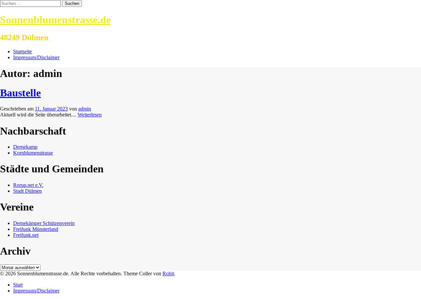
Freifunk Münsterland (35, 229)
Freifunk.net (25, 235)
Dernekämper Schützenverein (44, 223)
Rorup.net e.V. (28, 185)
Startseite (22, 51)
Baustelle (20, 93)
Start (18, 284)
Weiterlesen (90, 114)
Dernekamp (25, 147)
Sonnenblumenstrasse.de (55, 20)
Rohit (168, 273)
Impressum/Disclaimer (36, 57)
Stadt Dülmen (27, 191)
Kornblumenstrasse (33, 153)
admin (84, 109)
